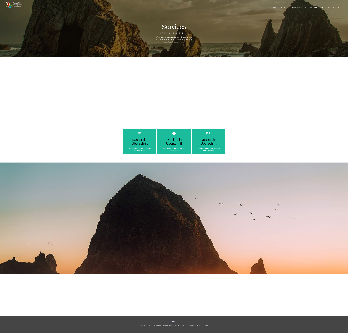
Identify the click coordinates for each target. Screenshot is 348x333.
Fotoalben (284, 7)
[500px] (338, 4)
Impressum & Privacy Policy (331, 7)
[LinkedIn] (331, 4)
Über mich (313, 7)
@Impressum (203, 325)
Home (275, 7)
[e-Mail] (341, 4)
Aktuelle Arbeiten (299, 7)
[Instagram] (334, 4)
